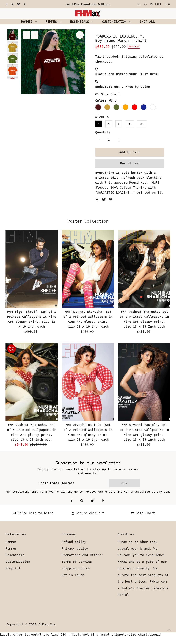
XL (129, 124)
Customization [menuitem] (115, 21)
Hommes (11, 542)
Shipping (129, 56)
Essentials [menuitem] (80, 21)
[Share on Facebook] (98, 200)
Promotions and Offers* (82, 555)
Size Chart (110, 94)
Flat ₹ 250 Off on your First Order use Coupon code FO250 (127, 74)
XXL (142, 124)
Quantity (102, 132)
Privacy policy (75, 548)
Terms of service (77, 562)
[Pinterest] (24, 4)
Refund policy (74, 542)
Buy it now (129, 163)
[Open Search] (139, 4)
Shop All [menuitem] (147, 21)
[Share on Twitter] (105, 200)
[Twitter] (18, 4)
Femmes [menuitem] (52, 21)
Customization (18, 562)
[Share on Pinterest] (110, 200)
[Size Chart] (132, 513)
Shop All (13, 568)
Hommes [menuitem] (27, 21)
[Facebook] (6, 4)
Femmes (11, 548)
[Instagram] (12, 4)
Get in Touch (73, 575)
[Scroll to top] (169, 630)
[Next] (34, 35)
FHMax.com (47, 624)
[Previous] (26, 35)
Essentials (15, 555)
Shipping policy (76, 568)
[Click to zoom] (80, 35)
